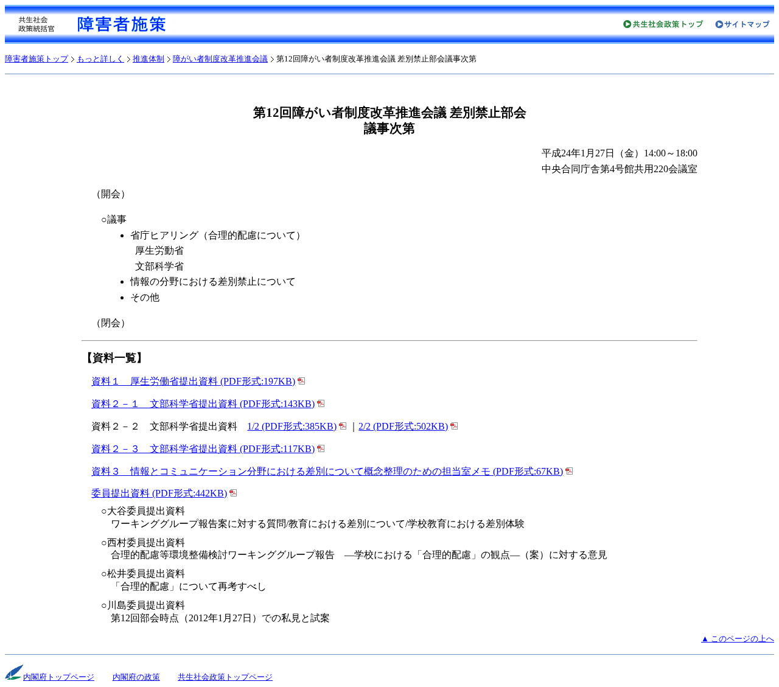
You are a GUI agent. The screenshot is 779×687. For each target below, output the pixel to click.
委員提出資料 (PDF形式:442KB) (159, 493)
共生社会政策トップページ (225, 677)
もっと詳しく (100, 59)
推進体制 (148, 59)
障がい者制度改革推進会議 (220, 59)
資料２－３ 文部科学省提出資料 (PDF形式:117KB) (203, 449)
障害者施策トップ (36, 59)
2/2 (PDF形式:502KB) (403, 426)
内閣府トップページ (58, 677)
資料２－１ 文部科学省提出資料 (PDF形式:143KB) (203, 404)
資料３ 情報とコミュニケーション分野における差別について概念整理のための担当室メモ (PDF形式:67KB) (327, 471)
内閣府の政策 (136, 677)
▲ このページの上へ (737, 639)
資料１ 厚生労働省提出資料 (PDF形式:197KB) (193, 381)
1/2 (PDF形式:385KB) (292, 426)
